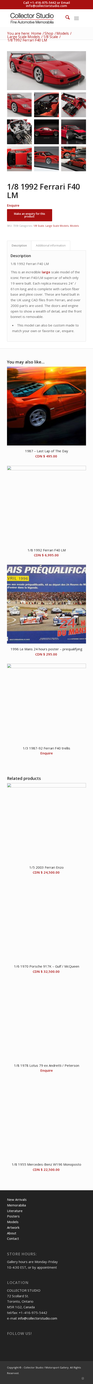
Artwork (13, 1227)
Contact (13, 1238)
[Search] (65, 18)
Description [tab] (19, 245)
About (11, 1233)
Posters (13, 1216)
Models (74, 225)
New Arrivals (17, 1199)
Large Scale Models (57, 225)
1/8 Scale (38, 225)
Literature (15, 1210)
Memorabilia (16, 1205)
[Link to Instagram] (82, 1378)
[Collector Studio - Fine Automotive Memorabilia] (38, 18)
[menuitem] (65, 18)
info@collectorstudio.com (46, 6)
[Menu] (76, 18)
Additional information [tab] (51, 245)
